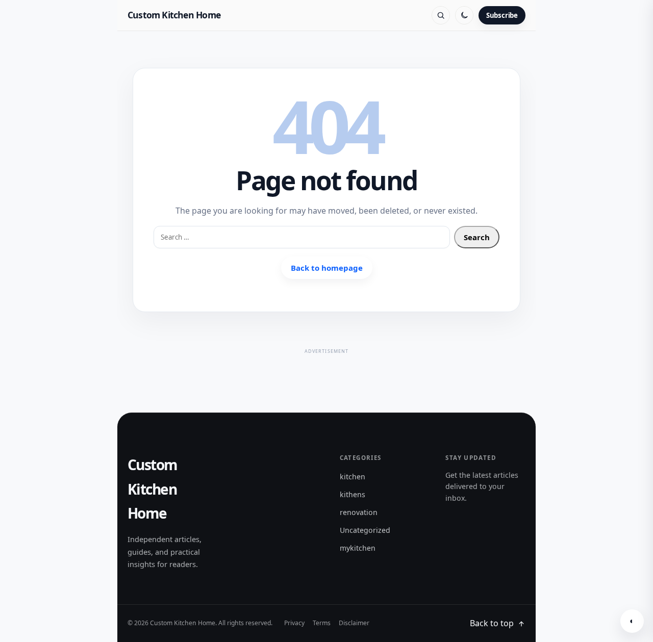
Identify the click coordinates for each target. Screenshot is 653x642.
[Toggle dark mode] (464, 15)
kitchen (352, 476)
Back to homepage (327, 268)
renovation (359, 512)
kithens (352, 494)
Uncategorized (365, 530)
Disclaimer (354, 623)
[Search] (441, 15)
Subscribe (502, 15)
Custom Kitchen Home (174, 15)
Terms (322, 623)
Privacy (294, 623)
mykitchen (357, 548)
